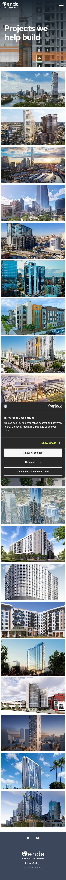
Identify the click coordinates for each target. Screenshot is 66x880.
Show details (48, 443)
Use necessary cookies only (33, 471)
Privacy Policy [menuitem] (32, 863)
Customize (31, 462)
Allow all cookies (33, 452)
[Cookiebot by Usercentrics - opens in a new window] (48, 406)
